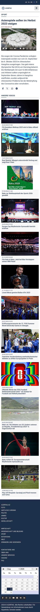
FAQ (2, 560)
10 (11, 583)
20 (27, 586)
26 (22, 589)
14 (32, 583)
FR (36, 2)
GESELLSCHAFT (7, 521)
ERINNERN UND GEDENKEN (11, 542)
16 (5, 586)
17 (11, 586)
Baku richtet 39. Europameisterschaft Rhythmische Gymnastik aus (15, 461)
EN (31, 2)
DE (34, 2)
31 (11, 592)
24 (11, 589)
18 (16, 586)
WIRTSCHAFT (6, 529)
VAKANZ (4, 558)
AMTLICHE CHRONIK (8, 510)
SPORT (4, 14)
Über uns (5, 552)
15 (37, 583)
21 (32, 586)
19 (22, 586)
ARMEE (3, 516)
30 (5, 592)
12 (22, 583)
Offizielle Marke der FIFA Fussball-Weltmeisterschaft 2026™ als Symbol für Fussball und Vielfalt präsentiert (17, 392)
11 (16, 583)
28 (32, 589)
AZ (26, 2)
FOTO (3, 507)
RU (29, 2)
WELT (3, 539)
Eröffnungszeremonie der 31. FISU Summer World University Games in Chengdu (18, 325)
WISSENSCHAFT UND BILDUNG (12, 531)
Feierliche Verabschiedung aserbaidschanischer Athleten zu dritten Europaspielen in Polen (20, 358)
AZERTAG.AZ (5, 505)
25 (16, 589)
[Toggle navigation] (35, 8)
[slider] (7, 48)
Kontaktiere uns (8, 550)
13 (27, 583)
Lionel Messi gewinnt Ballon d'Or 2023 (16, 293)
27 (27, 589)
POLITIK (4, 513)
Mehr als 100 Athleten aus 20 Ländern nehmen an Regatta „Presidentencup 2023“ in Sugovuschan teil (19, 427)
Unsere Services (8, 555)
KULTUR (4, 518)
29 (37, 589)
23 (5, 589)
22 (37, 586)
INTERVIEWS (5, 537)
